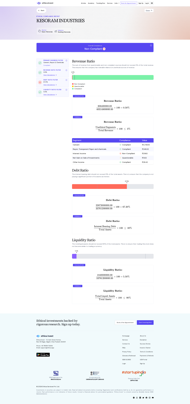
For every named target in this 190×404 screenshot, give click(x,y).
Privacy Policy (126, 352)
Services (110, 3)
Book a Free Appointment (125, 322)
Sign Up (141, 3)
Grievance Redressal (128, 356)
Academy (91, 3)
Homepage (125, 336)
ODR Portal (143, 359)
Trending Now (100, 3)
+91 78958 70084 (47, 346)
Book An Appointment (128, 3)
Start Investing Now (145, 322)
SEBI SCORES (126, 359)
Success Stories (145, 344)
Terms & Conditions (146, 352)
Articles (83, 3)
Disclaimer (143, 340)
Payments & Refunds (147, 356)
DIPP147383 (134, 380)
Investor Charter (145, 348)
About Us (143, 336)
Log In (147, 3)
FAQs (123, 348)
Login (124, 363)
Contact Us (126, 344)
